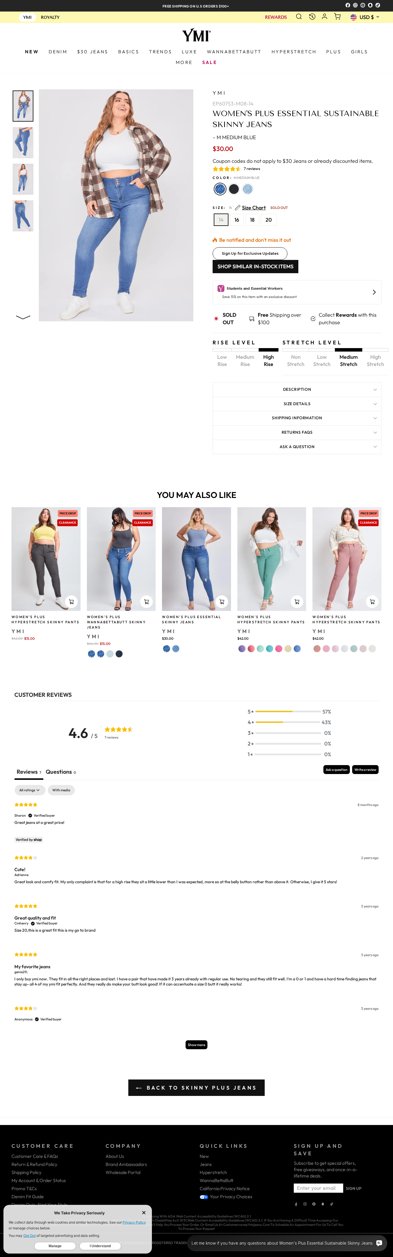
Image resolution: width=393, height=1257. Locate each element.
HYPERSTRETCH (294, 51)
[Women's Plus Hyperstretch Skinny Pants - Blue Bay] (297, 648)
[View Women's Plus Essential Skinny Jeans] (196, 559)
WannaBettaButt (216, 1180)
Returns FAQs (297, 432)
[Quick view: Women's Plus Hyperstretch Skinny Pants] (71, 601)
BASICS (128, 51)
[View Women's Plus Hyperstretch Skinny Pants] (271, 559)
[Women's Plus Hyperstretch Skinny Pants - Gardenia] (344, 648)
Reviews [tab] (29, 771)
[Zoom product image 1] (23, 106)
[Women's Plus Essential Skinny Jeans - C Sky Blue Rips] (175, 648)
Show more (196, 1045)
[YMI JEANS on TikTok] (331, 1204)
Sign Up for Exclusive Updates (250, 253)
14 (221, 219)
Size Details (297, 403)
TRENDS (160, 51)
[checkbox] (61, 790)
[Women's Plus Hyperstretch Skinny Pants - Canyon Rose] (317, 648)
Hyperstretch (213, 1172)
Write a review (365, 769)
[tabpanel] (196, 920)
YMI (219, 93)
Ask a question (297, 446)
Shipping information (297, 417)
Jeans (206, 1164)
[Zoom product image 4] (23, 215)
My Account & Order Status (39, 1180)
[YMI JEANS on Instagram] (305, 1204)
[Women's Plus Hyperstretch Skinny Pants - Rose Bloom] (326, 648)
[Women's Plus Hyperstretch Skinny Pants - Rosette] (363, 648)
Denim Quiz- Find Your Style (40, 1204)
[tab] (60, 772)
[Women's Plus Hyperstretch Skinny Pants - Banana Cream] (288, 648)
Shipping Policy (26, 1172)
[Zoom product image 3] (23, 179)
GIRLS (359, 51)
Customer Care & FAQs (35, 1156)
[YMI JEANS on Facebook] (296, 1204)
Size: (250, 208)
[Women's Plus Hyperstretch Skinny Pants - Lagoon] (260, 648)
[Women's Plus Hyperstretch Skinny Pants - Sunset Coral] (251, 648)
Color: (236, 177)
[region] (196, 5)
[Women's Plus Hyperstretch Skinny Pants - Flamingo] (335, 648)
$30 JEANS (92, 51)
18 (252, 219)
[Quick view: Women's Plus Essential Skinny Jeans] (221, 601)
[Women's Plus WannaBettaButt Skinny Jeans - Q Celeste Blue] (109, 653)
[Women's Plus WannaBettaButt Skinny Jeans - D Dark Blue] (119, 653)
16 (236, 219)
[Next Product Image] (23, 316)
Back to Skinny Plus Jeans (200, 1087)
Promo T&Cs (24, 1188)
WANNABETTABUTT (234, 51)
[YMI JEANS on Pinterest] (314, 1204)
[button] (289, 711)
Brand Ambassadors (126, 1164)
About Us (115, 1156)
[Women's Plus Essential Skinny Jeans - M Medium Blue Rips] (166, 648)
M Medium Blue (220, 189)
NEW (32, 51)
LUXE (189, 51)
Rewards (276, 17)
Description (297, 389)
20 (269, 219)
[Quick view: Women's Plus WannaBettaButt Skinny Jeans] (146, 601)
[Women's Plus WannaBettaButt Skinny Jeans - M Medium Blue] (91, 653)
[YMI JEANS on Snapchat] (322, 1204)
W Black (234, 189)
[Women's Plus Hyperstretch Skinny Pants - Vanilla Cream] (372, 648)
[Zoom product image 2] (23, 142)
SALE (209, 62)
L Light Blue (247, 189)
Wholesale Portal (123, 1172)
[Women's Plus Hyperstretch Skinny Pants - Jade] (353, 648)
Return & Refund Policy (34, 1164)
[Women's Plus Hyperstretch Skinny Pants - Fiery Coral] (278, 648)
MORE (184, 62)
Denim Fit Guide (28, 1196)
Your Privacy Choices (230, 1196)
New (204, 1156)
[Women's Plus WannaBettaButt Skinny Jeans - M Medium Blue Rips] (100, 653)
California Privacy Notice (225, 1188)
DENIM (58, 51)
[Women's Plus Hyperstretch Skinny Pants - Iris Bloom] (242, 648)
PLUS (333, 51)
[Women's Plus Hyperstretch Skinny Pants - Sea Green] (269, 648)
